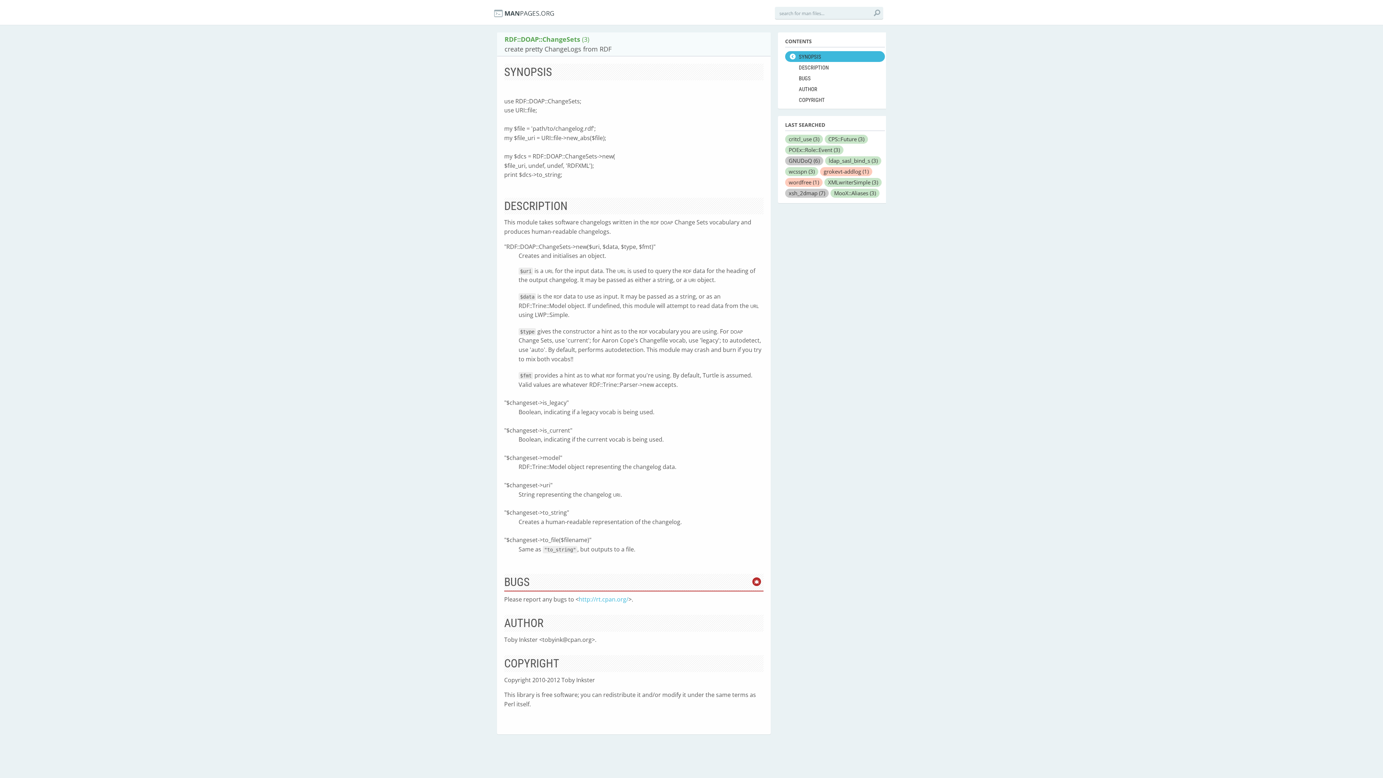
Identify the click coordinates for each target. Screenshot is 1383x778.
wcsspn (802, 171)
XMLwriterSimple (853, 182)
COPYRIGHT (812, 100)
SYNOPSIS (810, 57)
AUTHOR (808, 89)
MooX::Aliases (855, 193)
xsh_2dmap (807, 193)
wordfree (804, 182)
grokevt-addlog (846, 171)
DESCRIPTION (814, 67)
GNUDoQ (804, 160)
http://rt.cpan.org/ (603, 599)
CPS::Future (846, 139)
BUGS (805, 78)
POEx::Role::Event (814, 149)
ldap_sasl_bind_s (853, 160)
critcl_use (804, 139)
